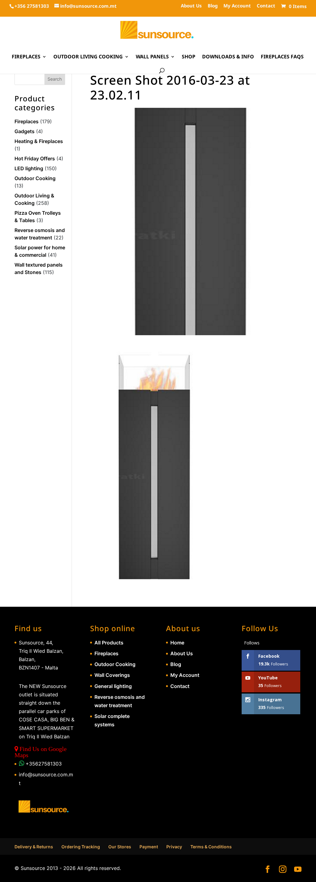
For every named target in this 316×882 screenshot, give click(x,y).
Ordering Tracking (80, 846)
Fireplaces (26, 57)
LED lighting (29, 168)
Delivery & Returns (34, 846)
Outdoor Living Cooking (88, 57)
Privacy (174, 846)
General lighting (113, 686)
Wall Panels (152, 57)
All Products (108, 642)
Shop (188, 57)
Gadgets (25, 131)
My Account (237, 6)
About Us (191, 6)
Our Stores (119, 846)
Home (177, 642)
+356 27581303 (32, 6)
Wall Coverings (112, 675)
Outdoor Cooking (35, 178)
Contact (266, 6)
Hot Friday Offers (35, 158)
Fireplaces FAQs (282, 57)
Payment (148, 846)
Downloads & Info (228, 57)
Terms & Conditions (211, 846)
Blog (213, 6)
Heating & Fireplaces (39, 141)
